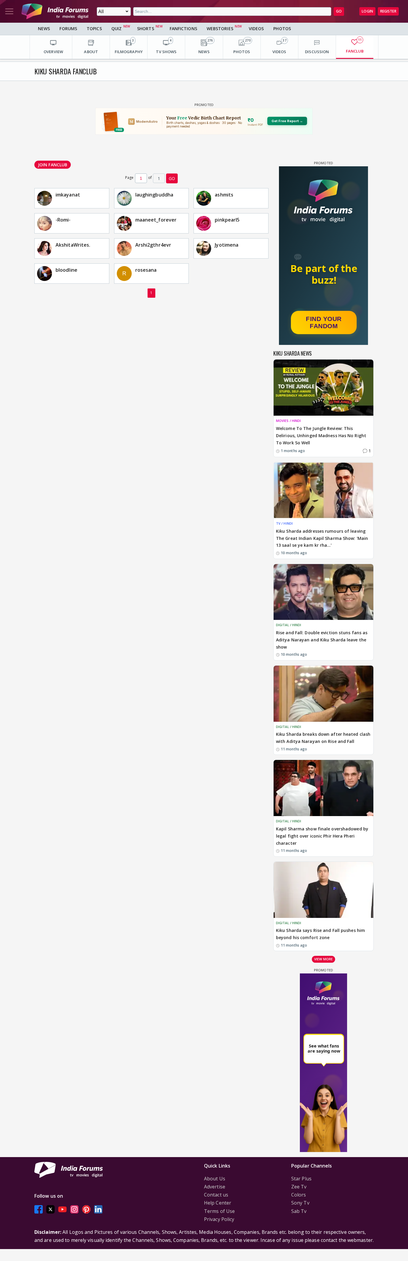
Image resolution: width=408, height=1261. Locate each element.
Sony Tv (300, 1202)
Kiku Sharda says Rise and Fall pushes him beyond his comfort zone (320, 933)
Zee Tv (299, 1186)
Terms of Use (219, 1211)
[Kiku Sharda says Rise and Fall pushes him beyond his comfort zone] (323, 890)
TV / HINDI (284, 523)
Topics (94, 28)
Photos (282, 28)
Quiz (116, 28)
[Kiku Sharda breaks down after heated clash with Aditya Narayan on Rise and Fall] (323, 694)
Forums (68, 28)
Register (388, 11)
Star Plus (301, 1178)
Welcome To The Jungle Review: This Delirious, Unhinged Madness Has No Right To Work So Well (321, 436)
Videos (256, 28)
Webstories (220, 28)
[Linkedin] (98, 1209)
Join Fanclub (52, 165)
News (44, 28)
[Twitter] (50, 1209)
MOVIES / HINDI (288, 420)
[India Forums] (55, 11)
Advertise (214, 1186)
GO (339, 11)
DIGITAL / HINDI (288, 625)
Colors (298, 1194)
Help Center (217, 1202)
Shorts (145, 28)
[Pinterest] (86, 1209)
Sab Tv (299, 1211)
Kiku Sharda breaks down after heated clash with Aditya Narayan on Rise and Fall (323, 737)
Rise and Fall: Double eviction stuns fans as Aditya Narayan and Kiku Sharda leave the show (321, 640)
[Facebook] (38, 1209)
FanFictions (183, 28)
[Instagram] (74, 1209)
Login (367, 11)
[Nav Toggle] (9, 11)
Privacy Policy (219, 1219)
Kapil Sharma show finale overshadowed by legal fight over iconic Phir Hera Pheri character (322, 836)
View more (323, 959)
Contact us (216, 1194)
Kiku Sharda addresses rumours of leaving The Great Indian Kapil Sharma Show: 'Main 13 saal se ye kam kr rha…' (322, 538)
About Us (214, 1178)
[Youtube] (62, 1209)
